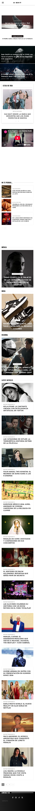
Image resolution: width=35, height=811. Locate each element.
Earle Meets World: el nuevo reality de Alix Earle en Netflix (17, 706)
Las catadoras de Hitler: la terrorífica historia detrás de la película (17, 441)
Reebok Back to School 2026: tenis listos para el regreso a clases (17, 326)
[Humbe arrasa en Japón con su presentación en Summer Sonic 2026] (17, 657)
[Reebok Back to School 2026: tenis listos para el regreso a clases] (17, 312)
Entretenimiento (17, 20)
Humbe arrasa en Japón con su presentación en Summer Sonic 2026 (17, 673)
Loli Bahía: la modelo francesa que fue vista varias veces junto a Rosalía (14, 774)
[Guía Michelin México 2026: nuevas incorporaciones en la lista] (6, 191)
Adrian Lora (9, 27)
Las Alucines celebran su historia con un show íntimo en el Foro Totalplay (17, 606)
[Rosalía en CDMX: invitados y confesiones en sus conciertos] (17, 524)
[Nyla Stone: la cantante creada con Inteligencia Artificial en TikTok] (17, 392)
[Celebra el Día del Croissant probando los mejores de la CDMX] (6, 205)
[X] (22, 797)
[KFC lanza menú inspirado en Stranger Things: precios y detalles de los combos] (6, 219)
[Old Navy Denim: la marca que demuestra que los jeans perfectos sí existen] (17, 99)
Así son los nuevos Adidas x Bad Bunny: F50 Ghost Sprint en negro (17, 24)
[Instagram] (16, 797)
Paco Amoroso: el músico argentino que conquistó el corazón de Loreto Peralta (16, 739)
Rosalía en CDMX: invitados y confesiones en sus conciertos (16, 541)
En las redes (17, 364)
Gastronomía (16, 188)
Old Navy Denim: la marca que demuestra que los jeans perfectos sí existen (17, 116)
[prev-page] (16, 121)
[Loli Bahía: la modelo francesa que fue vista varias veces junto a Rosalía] (17, 757)
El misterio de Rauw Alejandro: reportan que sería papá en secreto (15, 573)
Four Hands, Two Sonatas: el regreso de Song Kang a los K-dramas (17, 474)
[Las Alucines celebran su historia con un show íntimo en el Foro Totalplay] (17, 590)
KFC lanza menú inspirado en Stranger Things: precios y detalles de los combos (22, 219)
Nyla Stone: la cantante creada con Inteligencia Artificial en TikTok (15, 408)
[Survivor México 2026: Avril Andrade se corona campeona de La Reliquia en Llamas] (17, 490)
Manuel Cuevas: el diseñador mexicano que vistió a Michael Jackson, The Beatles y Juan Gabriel (16, 640)
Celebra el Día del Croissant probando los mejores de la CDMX (22, 206)
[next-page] (19, 121)
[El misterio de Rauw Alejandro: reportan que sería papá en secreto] (17, 557)
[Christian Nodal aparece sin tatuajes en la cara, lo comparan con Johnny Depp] (17, 356)
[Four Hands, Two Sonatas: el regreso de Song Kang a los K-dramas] (17, 457)
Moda (17, 320)
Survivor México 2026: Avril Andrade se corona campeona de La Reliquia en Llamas (17, 507)
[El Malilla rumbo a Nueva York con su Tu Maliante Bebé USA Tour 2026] (17, 72)
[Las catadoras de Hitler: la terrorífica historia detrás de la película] (17, 425)
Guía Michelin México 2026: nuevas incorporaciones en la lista (22, 192)
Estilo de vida (17, 111)
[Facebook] (12, 797)
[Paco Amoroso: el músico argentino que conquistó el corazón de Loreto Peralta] (17, 722)
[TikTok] (19, 797)
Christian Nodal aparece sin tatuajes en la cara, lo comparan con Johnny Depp (17, 370)
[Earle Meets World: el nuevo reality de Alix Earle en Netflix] (17, 689)
